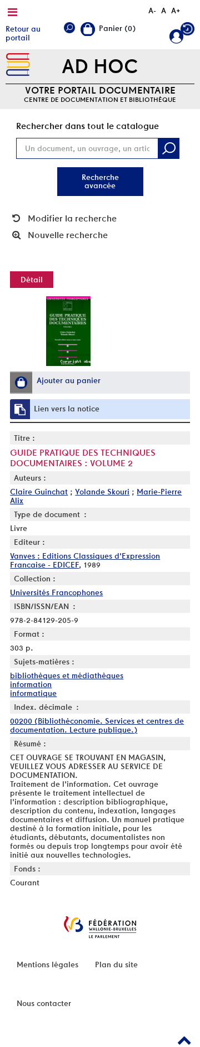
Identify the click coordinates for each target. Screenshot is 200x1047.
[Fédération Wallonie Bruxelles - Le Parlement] (100, 927)
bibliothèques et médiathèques (66, 675)
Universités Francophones (56, 592)
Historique (187, 31)
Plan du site (116, 964)
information (31, 684)
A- (152, 10)
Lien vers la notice (66, 408)
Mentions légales (47, 964)
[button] (21, 383)
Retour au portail (23, 33)
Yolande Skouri (102, 491)
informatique (33, 693)
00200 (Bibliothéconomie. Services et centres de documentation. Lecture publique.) (97, 725)
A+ (176, 10)
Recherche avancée (100, 181)
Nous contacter (44, 1003)
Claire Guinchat (39, 491)
